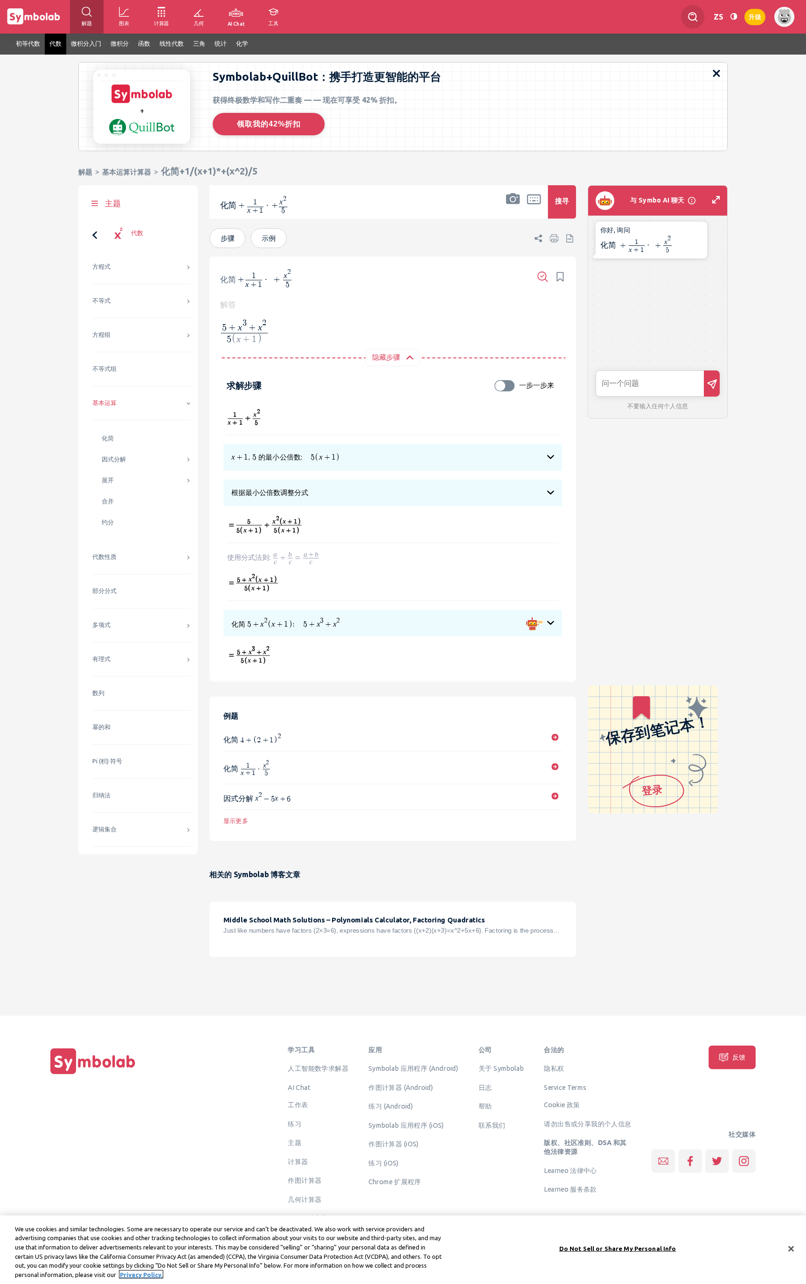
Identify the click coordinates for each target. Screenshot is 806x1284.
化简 (108, 438)
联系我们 (492, 1125)
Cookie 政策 (562, 1105)
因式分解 (114, 459)
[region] (403, 1249)
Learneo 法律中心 (570, 1170)
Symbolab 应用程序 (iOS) (406, 1125)
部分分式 (104, 590)
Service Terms (565, 1087)
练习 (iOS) (383, 1162)
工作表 (298, 1105)
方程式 (101, 266)
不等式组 (104, 368)
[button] (513, 207)
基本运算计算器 (126, 172)
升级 (755, 16)
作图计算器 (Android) (400, 1087)
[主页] (92, 1074)
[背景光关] (733, 17)
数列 (98, 693)
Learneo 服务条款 (570, 1189)
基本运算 (104, 402)
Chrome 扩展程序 (394, 1182)
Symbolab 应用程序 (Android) (413, 1068)
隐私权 (554, 1068)
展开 (108, 480)
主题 (294, 1142)
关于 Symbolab (501, 1068)
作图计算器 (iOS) (393, 1144)
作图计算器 (304, 1180)
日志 (485, 1087)
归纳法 (101, 795)
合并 (108, 501)
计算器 (298, 1161)
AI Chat (299, 1087)
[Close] (791, 1249)
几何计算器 (304, 1199)
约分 (108, 522)
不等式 (101, 300)
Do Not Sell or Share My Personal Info (617, 1248)
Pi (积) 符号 (107, 761)
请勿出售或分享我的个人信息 (587, 1123)
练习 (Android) (390, 1106)
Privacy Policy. (141, 1274)
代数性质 (104, 556)
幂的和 (101, 727)
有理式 (101, 659)
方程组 (101, 334)
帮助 (485, 1106)
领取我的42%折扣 (269, 124)
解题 (85, 172)
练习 (294, 1123)
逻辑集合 (104, 829)
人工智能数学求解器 (318, 1068)
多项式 (101, 624)
